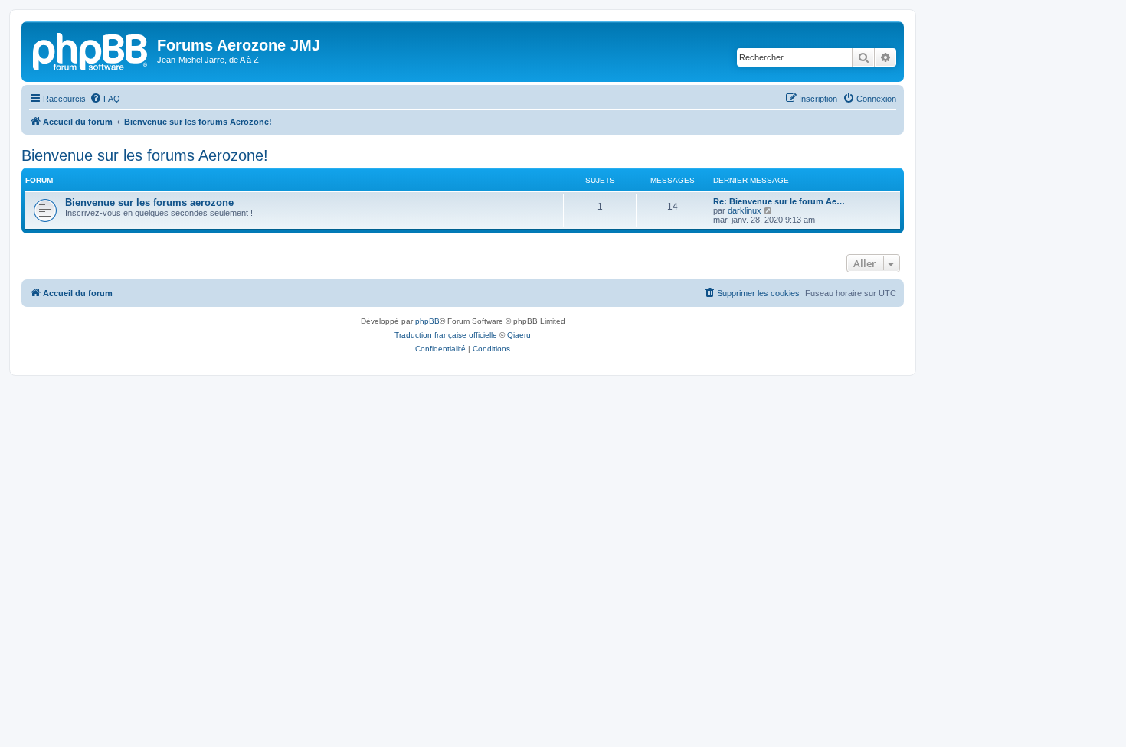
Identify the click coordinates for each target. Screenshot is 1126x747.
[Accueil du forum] (91, 49)
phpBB (427, 321)
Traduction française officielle (445, 335)
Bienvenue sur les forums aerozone (149, 202)
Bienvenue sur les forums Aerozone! (144, 155)
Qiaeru (519, 335)
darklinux (744, 210)
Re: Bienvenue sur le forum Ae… (779, 201)
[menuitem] (105, 99)
